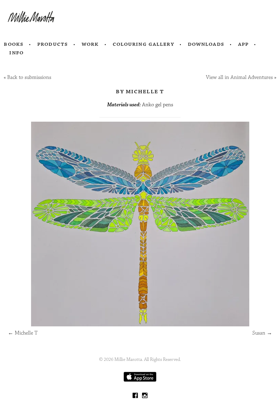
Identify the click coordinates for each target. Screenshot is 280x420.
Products (52, 44)
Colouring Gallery (143, 44)
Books (14, 44)
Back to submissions (29, 77)
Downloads (206, 44)
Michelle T (23, 333)
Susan (262, 333)
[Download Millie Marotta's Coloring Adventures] (140, 380)
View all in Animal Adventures (239, 77)
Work (90, 44)
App (243, 44)
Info (16, 52)
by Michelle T (140, 91)
